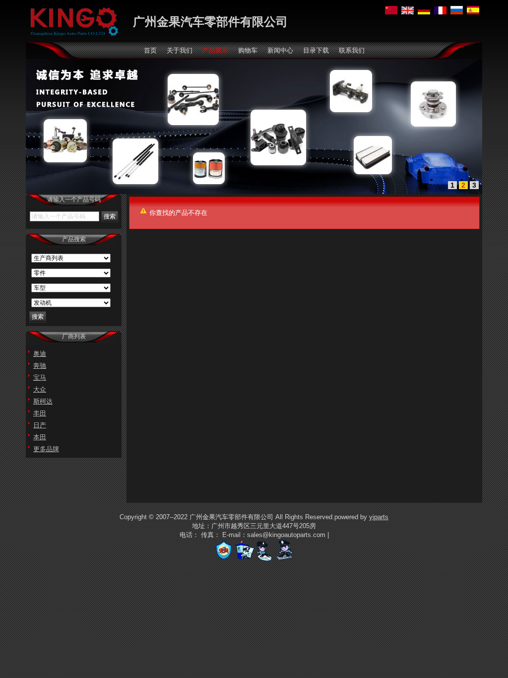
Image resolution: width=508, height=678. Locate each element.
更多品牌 (46, 449)
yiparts (378, 517)
